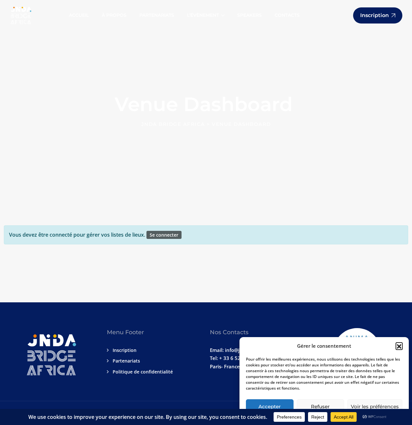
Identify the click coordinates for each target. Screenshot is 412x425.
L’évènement (203, 15)
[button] (399, 346)
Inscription (124, 350)
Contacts (287, 15)
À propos (114, 15)
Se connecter (164, 235)
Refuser (320, 406)
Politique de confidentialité (143, 372)
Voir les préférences (375, 406)
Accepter (269, 406)
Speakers (249, 15)
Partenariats (156, 15)
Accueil (79, 15)
